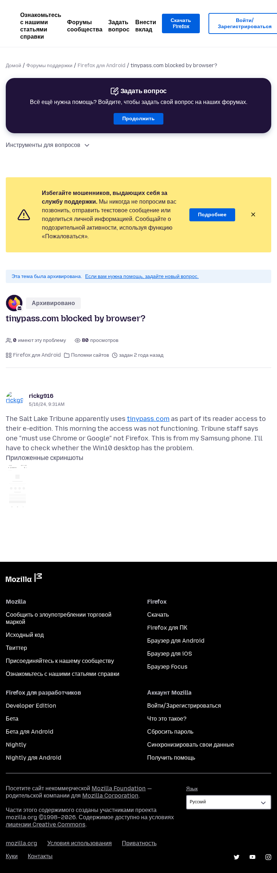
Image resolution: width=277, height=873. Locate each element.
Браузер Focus (167, 666)
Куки (12, 856)
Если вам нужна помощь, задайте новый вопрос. (142, 276)
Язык (192, 789)
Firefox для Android (102, 65)
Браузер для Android (176, 640)
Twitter (236, 857)
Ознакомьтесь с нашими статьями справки (40, 26)
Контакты (40, 856)
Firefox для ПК (167, 627)
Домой (13, 65)
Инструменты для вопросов (43, 145)
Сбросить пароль (170, 731)
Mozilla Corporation (110, 795)
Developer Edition (31, 705)
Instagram (268, 857)
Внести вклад (145, 26)
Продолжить (138, 119)
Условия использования (79, 843)
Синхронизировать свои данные (190, 744)
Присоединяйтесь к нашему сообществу (60, 660)
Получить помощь (171, 757)
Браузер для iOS (169, 653)
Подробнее (212, 215)
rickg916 (41, 395)
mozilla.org (21, 843)
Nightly (16, 744)
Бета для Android (29, 731)
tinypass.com (148, 419)
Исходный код (25, 634)
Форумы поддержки (49, 65)
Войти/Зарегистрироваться (184, 705)
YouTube (252, 857)
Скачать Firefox (181, 23)
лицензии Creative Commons (45, 824)
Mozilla (24, 579)
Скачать (158, 614)
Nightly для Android (33, 757)
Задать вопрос (118, 26)
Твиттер (16, 647)
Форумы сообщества (84, 26)
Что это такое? (166, 718)
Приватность (139, 843)
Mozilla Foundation (119, 788)
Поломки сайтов (90, 355)
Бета (12, 718)
